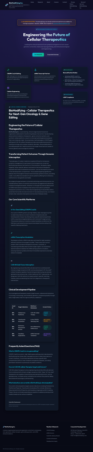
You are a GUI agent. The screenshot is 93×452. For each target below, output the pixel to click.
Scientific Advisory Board (53, 435)
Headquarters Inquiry (51, 441)
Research (40, 2)
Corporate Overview (53, 54)
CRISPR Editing (50, 430)
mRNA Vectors (50, 433)
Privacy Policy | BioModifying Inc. (73, 5)
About (48, 2)
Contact (65, 2)
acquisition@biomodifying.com (61, 23)
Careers (56, 2)
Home (32, 2)
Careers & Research (51, 438)
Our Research (38, 54)
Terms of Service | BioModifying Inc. (83, 5)
